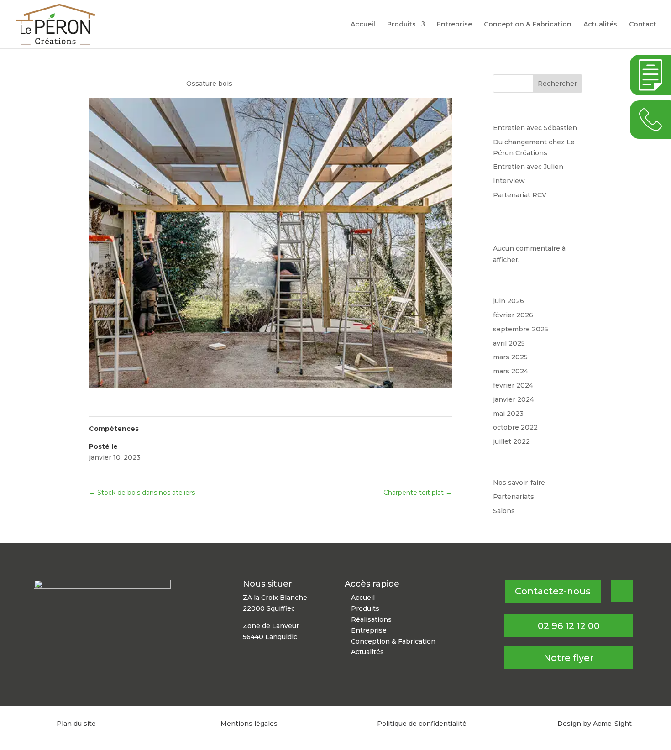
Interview (509, 181)
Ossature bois (209, 83)
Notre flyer (568, 657)
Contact (642, 24)
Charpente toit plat (417, 492)
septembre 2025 (520, 329)
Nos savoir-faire (519, 482)
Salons (504, 511)
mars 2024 (510, 371)
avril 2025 (509, 343)
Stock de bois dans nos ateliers (142, 492)
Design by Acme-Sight (594, 723)
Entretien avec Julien (528, 167)
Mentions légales (249, 723)
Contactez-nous (553, 591)
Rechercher (557, 83)
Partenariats (513, 497)
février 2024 (513, 385)
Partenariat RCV (519, 195)
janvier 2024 (513, 399)
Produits (401, 24)
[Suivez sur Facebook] (622, 591)
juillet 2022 (511, 441)
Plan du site (76, 723)
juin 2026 (508, 301)
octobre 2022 (515, 427)
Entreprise (454, 24)
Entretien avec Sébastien (535, 128)
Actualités (600, 24)
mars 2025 (510, 357)
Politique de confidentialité (422, 723)
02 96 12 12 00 (569, 625)
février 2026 (513, 315)
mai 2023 (508, 413)
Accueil (363, 24)
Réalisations (371, 619)
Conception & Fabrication (527, 24)
